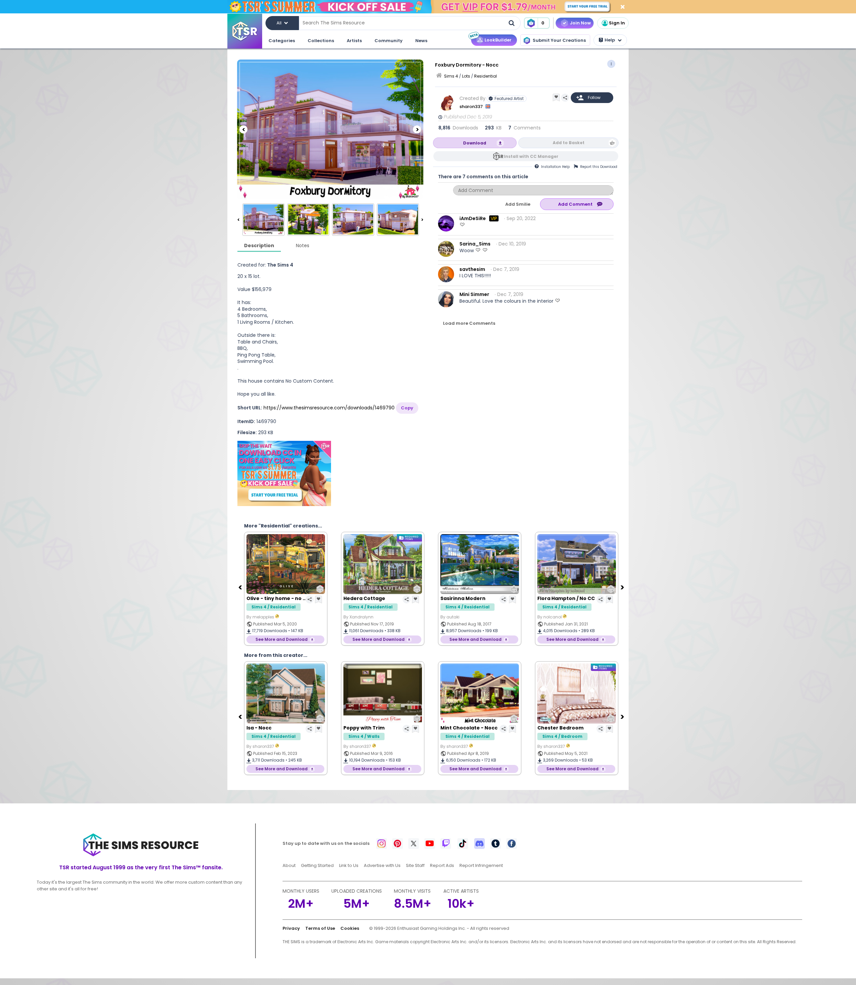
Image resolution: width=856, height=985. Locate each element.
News (421, 40)
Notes (302, 245)
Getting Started (317, 865)
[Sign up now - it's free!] (284, 473)
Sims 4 (451, 76)
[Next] (417, 129)
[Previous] (243, 129)
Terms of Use (320, 928)
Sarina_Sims (475, 243)
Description (259, 245)
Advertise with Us (382, 865)
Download (474, 143)
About (289, 865)
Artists (354, 40)
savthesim (472, 269)
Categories (282, 40)
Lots (466, 76)
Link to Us (348, 865)
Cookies (349, 928)
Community (388, 40)
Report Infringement (481, 865)
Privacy (291, 928)
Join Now (580, 23)
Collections (321, 40)
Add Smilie (517, 204)
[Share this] (565, 98)
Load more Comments (469, 323)
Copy (407, 408)
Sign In (617, 23)
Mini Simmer (474, 294)
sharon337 (471, 106)
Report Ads (442, 865)
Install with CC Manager (531, 156)
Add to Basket (568, 142)
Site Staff (415, 865)
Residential (485, 76)
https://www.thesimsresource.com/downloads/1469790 (329, 407)
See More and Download (281, 639)
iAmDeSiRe (472, 218)
